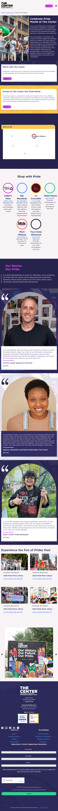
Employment (14, 741)
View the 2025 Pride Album (41, 578)
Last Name (28, 756)
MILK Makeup (22, 237)
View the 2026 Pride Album (12, 578)
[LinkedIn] (14, 728)
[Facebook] (10, 728)
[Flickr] (18, 728)
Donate (48, 6)
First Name (28, 749)
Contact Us (42, 741)
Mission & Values (14, 736)
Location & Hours (42, 733)
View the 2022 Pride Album (41, 612)
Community (10, 12)
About (14, 733)
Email (28, 762)
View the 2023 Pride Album (12, 612)
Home (3, 12)
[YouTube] (6, 728)
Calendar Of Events (43, 739)
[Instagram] (2, 728)
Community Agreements (43, 736)
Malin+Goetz (49, 198)
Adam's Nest (8, 201)
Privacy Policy (44, 807)
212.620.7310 (29, 701)
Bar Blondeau (22, 201)
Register (7, 78)
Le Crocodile (35, 201)
